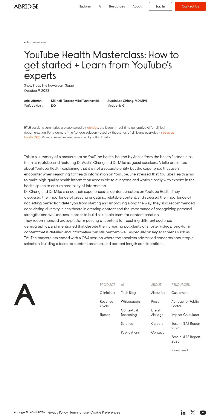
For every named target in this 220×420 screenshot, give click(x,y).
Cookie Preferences (105, 412)
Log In (160, 6)
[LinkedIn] (183, 412)
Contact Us (190, 6)
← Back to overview (35, 42)
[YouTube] (203, 412)
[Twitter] (193, 412)
